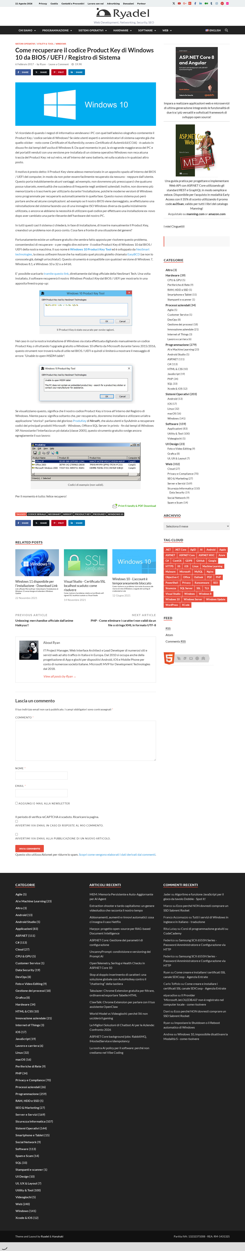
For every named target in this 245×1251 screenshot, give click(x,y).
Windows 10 (115, 514)
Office (186, 577)
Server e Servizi (176, 483)
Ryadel (45, 1236)
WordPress (172, 604)
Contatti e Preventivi (72, 3)
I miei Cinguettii (174, 226)
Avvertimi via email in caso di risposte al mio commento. (59, 825)
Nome (20, 768)
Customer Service (178, 314)
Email (20, 785)
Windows (61, 43)
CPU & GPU (174, 280)
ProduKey (79, 420)
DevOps (172, 319)
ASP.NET (172, 359)
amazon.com (216, 214)
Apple (222, 549)
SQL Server (186, 588)
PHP (170, 378)
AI (201, 549)
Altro (169, 270)
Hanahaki (57, 1236)
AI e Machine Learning (180, 349)
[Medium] (206, 3)
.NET (168, 549)
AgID (193, 549)
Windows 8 (205, 593)
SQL (169, 383)
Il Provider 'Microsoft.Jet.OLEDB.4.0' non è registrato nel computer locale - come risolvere (193, 999)
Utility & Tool (45, 43)
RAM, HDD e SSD (177, 289)
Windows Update (215, 599)
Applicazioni (174, 428)
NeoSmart (54, 514)
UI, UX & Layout (176, 458)
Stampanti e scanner (179, 299)
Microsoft (185, 571)
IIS (178, 566)
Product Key (83, 514)
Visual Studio (173, 593)
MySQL (198, 571)
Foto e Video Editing (179, 448)
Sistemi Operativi (90, 30)
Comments (176, 641)
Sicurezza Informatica (180, 488)
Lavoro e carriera (177, 339)
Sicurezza (171, 588)
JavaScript (173, 373)
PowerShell (172, 582)
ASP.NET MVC (207, 555)
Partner (141, 3)
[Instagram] (216, 3)
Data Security (177, 492)
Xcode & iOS (174, 388)
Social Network (176, 497)
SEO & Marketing (177, 478)
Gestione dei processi (180, 324)
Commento (24, 717)
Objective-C (172, 577)
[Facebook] (195, 3)
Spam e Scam (175, 502)
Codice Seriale (37, 514)
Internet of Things (178, 334)
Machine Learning (212, 566)
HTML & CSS (175, 368)
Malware (171, 571)
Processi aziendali (178, 305)
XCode (185, 604)
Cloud (171, 468)
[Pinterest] (222, 3)
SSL (199, 588)
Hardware (120, 30)
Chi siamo (25, 30)
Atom (169, 635)
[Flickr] (227, 3)
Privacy (43, 3)
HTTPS (169, 566)
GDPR (188, 560)
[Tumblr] (211, 3)
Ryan (43, 64)
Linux (170, 408)
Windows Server (193, 599)
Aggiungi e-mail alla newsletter (44, 803)
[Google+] (184, 3)
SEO (215, 582)
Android (172, 398)
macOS (171, 413)
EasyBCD (133, 254)
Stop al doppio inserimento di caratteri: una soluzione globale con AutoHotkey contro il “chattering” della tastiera (118, 979)
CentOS (177, 560)
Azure (222, 555)
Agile (170, 309)
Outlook (198, 577)
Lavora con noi (96, 3)
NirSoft (68, 514)
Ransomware (202, 582)
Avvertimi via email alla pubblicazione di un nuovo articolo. (63, 838)
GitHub (200, 560)
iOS (169, 403)
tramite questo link (56, 273)
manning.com (195, 214)
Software (145, 30)
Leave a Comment (59, 64)
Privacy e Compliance (180, 473)
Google (212, 560)
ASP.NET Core (187, 555)
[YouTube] (179, 3)
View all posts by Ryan (59, 676)
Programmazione (55, 30)
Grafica (171, 453)
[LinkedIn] (200, 3)
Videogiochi (174, 438)
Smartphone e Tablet (179, 294)
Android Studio (176, 354)
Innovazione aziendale (180, 329)
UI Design (172, 444)
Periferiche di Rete (178, 284)
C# (169, 364)
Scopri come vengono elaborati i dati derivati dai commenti (117, 854)
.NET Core (180, 549)
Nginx (210, 571)
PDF (209, 577)
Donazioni (128, 3)
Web (165, 30)
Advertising (113, 3)
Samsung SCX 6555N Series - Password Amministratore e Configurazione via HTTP (194, 944)
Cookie (54, 3)
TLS (207, 588)
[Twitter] (174, 3)
